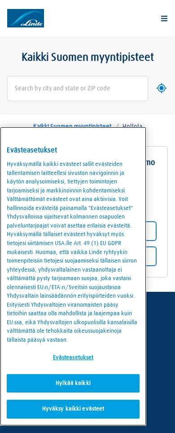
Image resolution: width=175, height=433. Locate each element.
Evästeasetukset (73, 358)
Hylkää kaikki (73, 383)
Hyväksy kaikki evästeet (73, 409)
